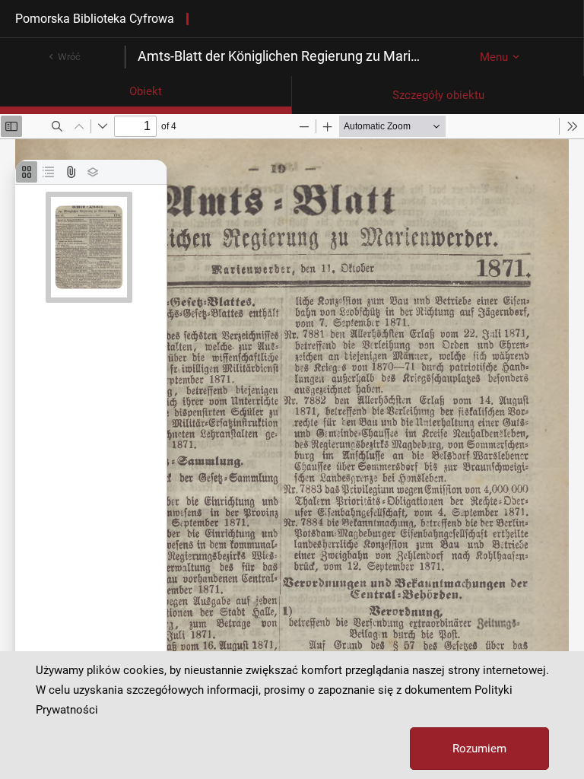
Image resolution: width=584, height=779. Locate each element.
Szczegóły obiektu (438, 95)
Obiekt (145, 91)
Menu (494, 57)
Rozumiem (479, 748)
